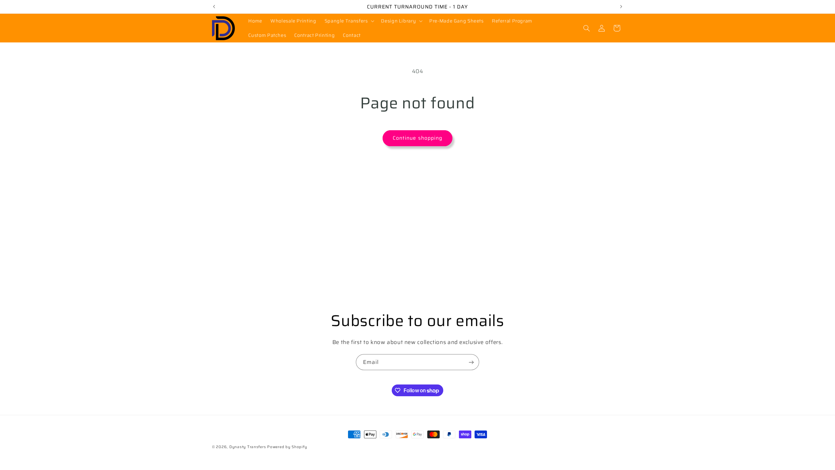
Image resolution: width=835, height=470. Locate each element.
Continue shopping (417, 138)
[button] (348, 21)
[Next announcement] (621, 6)
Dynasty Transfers (247, 447)
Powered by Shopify (287, 447)
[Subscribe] (471, 362)
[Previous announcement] (214, 6)
